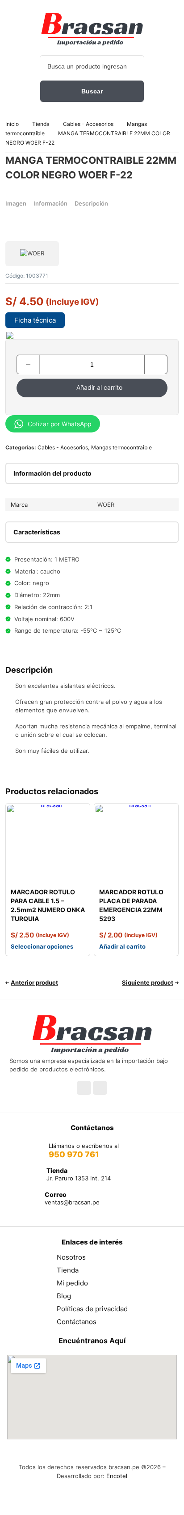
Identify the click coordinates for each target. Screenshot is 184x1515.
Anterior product (34, 982)
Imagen (15, 203)
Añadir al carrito (99, 387)
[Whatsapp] (100, 1088)
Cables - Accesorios (88, 124)
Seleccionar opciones (42, 946)
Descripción (91, 203)
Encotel (116, 1475)
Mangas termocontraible (121, 447)
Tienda (41, 124)
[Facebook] (84, 1088)
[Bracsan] (92, 29)
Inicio (12, 124)
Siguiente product (147, 982)
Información (50, 203)
